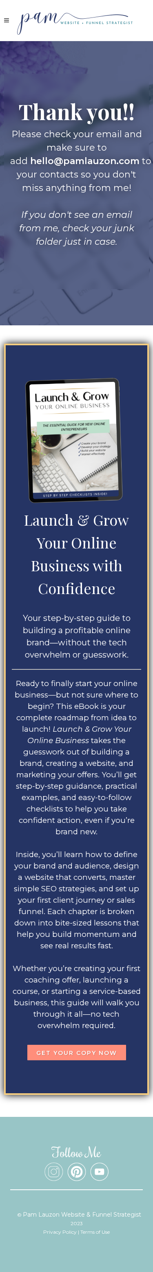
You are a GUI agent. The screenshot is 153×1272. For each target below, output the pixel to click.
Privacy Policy (60, 1232)
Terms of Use (95, 1232)
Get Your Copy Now (76, 1053)
